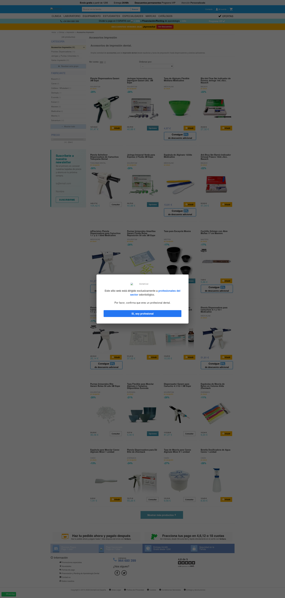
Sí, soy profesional (143, 313)
